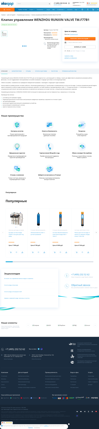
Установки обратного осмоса (52, 379)
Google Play (16, 398)
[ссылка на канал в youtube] (81, 411)
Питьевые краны (74, 387)
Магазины (3, 379)
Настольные (73, 381)
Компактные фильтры (23, 379)
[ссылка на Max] (77, 415)
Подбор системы (22, 9)
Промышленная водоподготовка (53, 376)
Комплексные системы (23, 376)
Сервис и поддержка (93, 381)
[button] (96, 232)
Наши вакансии (5, 381)
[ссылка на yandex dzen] (92, 411)
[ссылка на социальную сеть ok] (88, 411)
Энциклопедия (12, 273)
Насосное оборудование (51, 384)
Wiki (53, 9)
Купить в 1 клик (80, 47)
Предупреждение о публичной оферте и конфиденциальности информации (18, 419)
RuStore (35, 398)
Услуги (31, 9)
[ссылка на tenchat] (96, 411)
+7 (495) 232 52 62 (60, 3)
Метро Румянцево (8, 359)
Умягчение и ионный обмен (52, 387)
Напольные (73, 379)
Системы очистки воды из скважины (27, 387)
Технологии (40, 9)
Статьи (2, 384)
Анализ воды (91, 376)
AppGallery (26, 398)
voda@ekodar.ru (76, 5)
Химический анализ (93, 379)
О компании (60, 9)
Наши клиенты (9, 323)
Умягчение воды (22, 384)
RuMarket (44, 398)
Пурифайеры (73, 376)
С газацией (73, 384)
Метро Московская (36, 359)
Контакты (69, 9)
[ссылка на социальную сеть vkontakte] (77, 411)
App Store (6, 398)
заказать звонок (57, 4)
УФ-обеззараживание (50, 381)
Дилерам (90, 384)
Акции (48, 9)
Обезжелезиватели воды (24, 381)
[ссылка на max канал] (42, 349)
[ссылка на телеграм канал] (39, 349)
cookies (46, 425)
